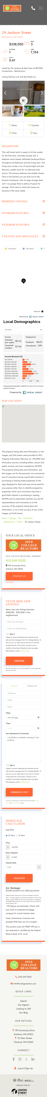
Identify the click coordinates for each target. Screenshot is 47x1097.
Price (8, 843)
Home (4, 518)
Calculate (19, 878)
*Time (8, 723)
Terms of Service (16, 803)
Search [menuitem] (23, 1000)
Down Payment (12, 853)
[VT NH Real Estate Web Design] (23, 1092)
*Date (8, 713)
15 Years (22, 835)
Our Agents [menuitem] (23, 1004)
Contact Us (19, 576)
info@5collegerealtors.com (24, 984)
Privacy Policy (24, 651)
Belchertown (9, 522)
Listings (12, 518)
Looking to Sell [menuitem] (23, 1008)
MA (19, 518)
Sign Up (29, 1068)
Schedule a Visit (32, 686)
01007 (20, 522)
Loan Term (10, 830)
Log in (21, 1068)
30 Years (11, 835)
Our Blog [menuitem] (23, 1012)
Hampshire (28, 518)
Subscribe (19, 660)
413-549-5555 (16, 560)
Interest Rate (11, 863)
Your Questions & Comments (17, 733)
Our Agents (10, 582)
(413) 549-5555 (34, 8)
